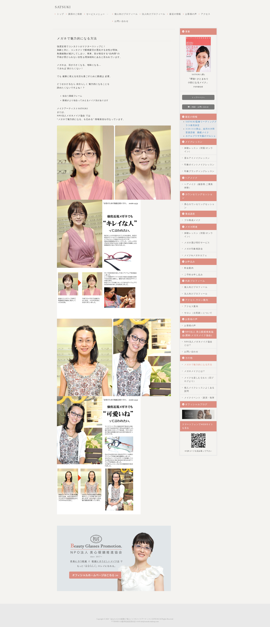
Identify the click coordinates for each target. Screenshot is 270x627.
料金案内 (189, 268)
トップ (60, 14)
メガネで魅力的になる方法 (198, 364)
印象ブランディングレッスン (199, 171)
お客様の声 (191, 14)
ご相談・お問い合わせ (199, 107)
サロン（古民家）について (198, 313)
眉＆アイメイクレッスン (197, 158)
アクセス (205, 14)
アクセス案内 (191, 306)
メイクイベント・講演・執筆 (199, 398)
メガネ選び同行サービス (197, 243)
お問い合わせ (121, 21)
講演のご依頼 (75, 14)
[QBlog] (198, 414)
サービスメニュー (96, 14)
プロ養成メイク (192, 220)
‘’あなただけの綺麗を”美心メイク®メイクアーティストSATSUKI (134, 619)
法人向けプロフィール (153, 14)
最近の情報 (175, 14)
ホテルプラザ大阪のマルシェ (201, 136)
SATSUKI (63, 7)
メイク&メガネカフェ (195, 255)
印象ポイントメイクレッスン (199, 164)
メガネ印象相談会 (193, 249)
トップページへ (198, 97)
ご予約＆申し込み (193, 275)
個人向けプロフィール (126, 14)
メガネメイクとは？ (194, 371)
